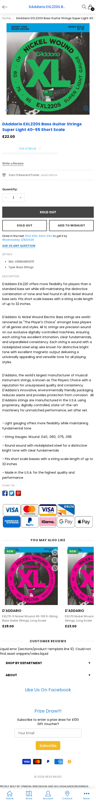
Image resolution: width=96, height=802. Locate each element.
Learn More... (50, 175)
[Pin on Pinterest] (18, 493)
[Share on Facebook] (5, 493)
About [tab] (11, 675)
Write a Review (13, 163)
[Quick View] (55, 560)
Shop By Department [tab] (24, 663)
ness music (53, 777)
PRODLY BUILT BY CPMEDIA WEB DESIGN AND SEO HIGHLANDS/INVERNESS (44, 786)
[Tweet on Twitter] (11, 493)
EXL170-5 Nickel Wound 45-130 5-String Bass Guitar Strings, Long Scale (30, 618)
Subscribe (48, 745)
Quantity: (10, 189)
